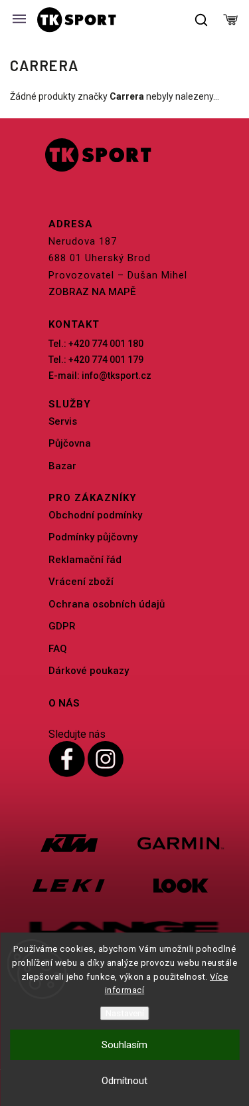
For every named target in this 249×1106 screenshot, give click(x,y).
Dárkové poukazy (88, 671)
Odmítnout (124, 1081)
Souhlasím (124, 1045)
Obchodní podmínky (95, 515)
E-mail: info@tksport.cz (99, 375)
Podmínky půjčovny (92, 537)
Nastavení (125, 1013)
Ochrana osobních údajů (106, 604)
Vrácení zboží (81, 582)
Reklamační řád (85, 560)
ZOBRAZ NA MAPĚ (91, 292)
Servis (62, 421)
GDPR (62, 626)
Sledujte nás (77, 734)
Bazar (62, 466)
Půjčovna (69, 443)
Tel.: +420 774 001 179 (95, 359)
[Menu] (19, 20)
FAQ (57, 649)
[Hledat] (202, 20)
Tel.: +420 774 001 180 (95, 343)
